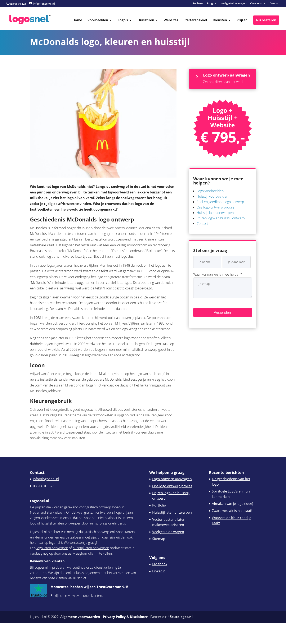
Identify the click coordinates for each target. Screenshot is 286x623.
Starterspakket (195, 20)
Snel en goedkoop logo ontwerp (220, 202)
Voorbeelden (98, 20)
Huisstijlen (146, 20)
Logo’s (123, 20)
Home (77, 20)
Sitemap (158, 538)
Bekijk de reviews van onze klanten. (76, 595)
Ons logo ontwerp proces (215, 207)
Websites (171, 20)
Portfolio (159, 505)
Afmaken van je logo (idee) (232, 503)
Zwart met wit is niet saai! (232, 510)
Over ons (256, 3)
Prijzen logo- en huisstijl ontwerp (221, 218)
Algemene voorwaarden (80, 616)
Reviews (198, 3)
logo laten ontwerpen (52, 548)
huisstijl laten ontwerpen (91, 548)
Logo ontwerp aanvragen (172, 479)
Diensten (220, 20)
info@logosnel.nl (46, 479)
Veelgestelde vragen (233, 3)
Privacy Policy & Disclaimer (125, 616)
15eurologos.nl (180, 616)
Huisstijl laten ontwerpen (215, 212)
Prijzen (242, 20)
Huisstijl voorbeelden (212, 196)
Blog (210, 3)
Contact (275, 3)
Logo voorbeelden (210, 191)
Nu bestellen (266, 20)
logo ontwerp (116, 219)
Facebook (159, 564)
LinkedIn (158, 571)
